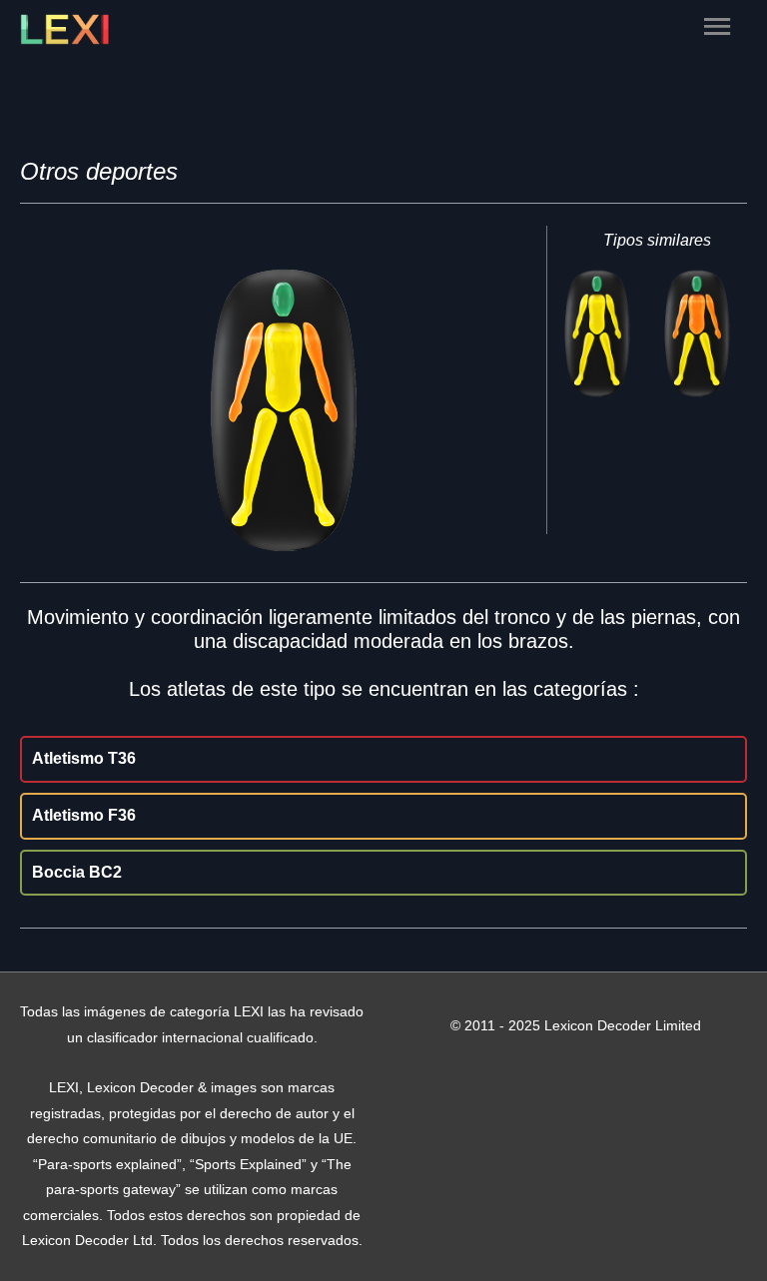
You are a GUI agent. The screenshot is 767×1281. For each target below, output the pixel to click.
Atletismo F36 (84, 815)
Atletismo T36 (84, 758)
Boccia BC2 (77, 872)
